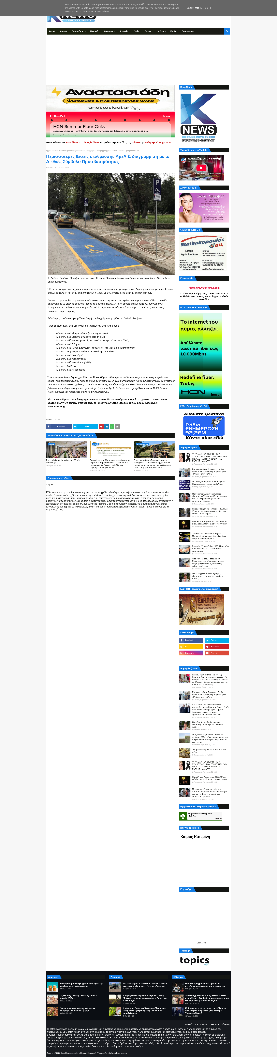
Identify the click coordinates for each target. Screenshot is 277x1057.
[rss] (191, 646)
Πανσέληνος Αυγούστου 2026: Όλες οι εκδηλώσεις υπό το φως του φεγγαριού (210, 522)
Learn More (194, 7)
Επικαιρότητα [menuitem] (78, 31)
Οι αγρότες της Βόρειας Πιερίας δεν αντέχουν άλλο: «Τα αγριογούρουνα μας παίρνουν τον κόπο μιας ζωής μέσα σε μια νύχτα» (210, 738)
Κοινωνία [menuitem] (124, 31)
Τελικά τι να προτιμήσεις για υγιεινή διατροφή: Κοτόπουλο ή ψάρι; (78, 1009)
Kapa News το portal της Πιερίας (73, 1053)
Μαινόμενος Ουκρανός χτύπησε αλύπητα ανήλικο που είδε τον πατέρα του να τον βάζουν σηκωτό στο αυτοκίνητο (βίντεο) (209, 497)
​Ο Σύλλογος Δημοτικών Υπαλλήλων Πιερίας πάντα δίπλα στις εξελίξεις (208, 482)
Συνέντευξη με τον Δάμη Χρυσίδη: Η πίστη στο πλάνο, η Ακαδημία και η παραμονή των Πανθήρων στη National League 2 (207, 998)
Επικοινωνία (201, 1024)
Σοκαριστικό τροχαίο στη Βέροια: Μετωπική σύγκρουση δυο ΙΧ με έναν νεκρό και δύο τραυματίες (209, 536)
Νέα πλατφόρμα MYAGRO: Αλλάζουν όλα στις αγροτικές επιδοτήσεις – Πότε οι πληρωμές (145, 984)
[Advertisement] (138, 56)
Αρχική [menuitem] (52, 31)
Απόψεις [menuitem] (63, 31)
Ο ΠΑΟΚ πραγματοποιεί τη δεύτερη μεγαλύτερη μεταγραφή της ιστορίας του (205, 984)
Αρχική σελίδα (51, 151)
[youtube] (217, 653)
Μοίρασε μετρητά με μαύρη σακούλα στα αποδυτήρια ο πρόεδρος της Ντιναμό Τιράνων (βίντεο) (205, 1010)
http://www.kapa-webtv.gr (117, 1053)
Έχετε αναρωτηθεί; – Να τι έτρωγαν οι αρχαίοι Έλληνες (78, 997)
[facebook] (191, 640)
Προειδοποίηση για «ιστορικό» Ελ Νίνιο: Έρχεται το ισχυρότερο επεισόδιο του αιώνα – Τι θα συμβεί (210, 511)
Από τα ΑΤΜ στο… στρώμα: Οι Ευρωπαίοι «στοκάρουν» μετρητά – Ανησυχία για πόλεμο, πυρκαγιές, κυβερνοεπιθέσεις (208, 562)
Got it (209, 7)
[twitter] (217, 640)
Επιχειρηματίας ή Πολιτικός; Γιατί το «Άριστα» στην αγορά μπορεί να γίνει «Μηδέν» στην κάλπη (209, 471)
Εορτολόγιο (201, 943)
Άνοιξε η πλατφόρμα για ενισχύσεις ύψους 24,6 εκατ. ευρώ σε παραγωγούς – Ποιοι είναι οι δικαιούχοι (145, 998)
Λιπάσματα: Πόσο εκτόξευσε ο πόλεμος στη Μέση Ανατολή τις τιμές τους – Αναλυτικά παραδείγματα (144, 1010)
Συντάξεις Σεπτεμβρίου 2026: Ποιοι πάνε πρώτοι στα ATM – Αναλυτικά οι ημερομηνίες (210, 548)
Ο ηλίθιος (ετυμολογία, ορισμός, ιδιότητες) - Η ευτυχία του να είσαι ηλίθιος (207, 576)
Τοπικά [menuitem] (148, 31)
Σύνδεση (226, 1024)
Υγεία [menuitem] (136, 31)
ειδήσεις (136, 142)
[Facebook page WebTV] (217, 659)
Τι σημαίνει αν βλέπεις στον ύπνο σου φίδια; (209, 750)
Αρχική (188, 1024)
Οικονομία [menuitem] (108, 31)
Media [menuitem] (173, 31)
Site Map (214, 1024)
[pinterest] (217, 646)
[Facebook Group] (191, 659)
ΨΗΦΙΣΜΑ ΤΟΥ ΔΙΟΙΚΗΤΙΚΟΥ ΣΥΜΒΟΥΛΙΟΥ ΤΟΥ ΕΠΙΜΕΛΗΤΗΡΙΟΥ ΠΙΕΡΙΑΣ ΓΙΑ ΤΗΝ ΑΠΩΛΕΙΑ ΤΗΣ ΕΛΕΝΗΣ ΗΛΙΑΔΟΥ (209, 457)
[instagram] (191, 653)
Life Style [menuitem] (160, 31)
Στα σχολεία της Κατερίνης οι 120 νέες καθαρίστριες (63, 461)
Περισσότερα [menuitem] (188, 31)
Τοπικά (61, 151)
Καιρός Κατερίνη (195, 837)
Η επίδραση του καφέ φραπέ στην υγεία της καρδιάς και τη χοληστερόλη (81, 984)
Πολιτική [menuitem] (94, 31)
